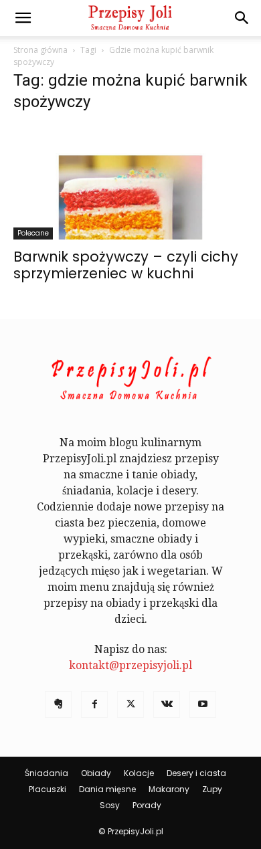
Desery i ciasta (196, 773)
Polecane (33, 233)
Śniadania (46, 773)
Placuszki (47, 789)
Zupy (212, 789)
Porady (147, 805)
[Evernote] (58, 704)
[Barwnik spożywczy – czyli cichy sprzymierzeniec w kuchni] (130, 182)
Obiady (96, 773)
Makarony (169, 789)
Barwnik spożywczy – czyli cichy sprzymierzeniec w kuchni (125, 265)
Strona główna (40, 50)
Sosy (110, 805)
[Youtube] (202, 704)
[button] (22, 18)
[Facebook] (94, 704)
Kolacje (139, 773)
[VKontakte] (166, 704)
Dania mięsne (107, 789)
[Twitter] (130, 704)
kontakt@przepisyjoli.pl (130, 665)
